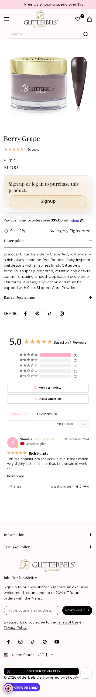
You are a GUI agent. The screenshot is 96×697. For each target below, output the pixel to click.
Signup (48, 201)
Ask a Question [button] (50, 399)
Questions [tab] (44, 414)
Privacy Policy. (15, 628)
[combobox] (48, 34)
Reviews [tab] (16, 414)
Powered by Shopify (61, 677)
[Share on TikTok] (49, 313)
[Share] (61, 313)
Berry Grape (16, 476)
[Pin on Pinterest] (37, 313)
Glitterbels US (29, 677)
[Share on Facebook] (25, 313)
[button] (78, 487)
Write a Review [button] (50, 387)
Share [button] (17, 487)
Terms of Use (67, 622)
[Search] (86, 34)
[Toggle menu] (6, 19)
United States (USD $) (29, 655)
